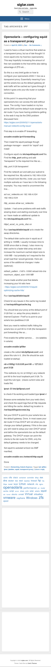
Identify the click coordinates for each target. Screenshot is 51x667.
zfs (41, 497)
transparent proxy (26, 469)
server (17, 491)
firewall (34, 480)
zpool (5, 500)
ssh (4, 494)
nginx (41, 484)
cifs (10, 477)
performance (30, 487)
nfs (36, 484)
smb (27, 491)
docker (11, 480)
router (43, 488)
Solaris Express (26, 467)
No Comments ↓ (35, 45)
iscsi (16, 484)
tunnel (8, 494)
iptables (11, 469)
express (27, 480)
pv (38, 488)
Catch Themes (32, 663)
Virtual (29, 494)
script (11, 490)
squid (17, 469)
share (22, 491)
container (22, 477)
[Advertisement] (25, 529)
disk (41, 477)
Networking (15, 467)
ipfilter (44, 467)
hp (39, 480)
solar (32, 490)
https (5, 484)
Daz (25, 45)
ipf (40, 467)
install (10, 484)
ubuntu (14, 494)
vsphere (21, 497)
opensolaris (12, 487)
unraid (21, 494)
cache (5, 477)
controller (30, 477)
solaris (37, 491)
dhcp (37, 477)
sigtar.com (25, 4)
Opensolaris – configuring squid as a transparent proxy (25, 39)
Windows (32, 497)
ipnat (6, 469)
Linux (22, 483)
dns (5, 480)
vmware (9, 497)
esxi (21, 480)
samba (5, 491)
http (43, 481)
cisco (15, 477)
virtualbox (38, 494)
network (30, 484)
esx (16, 480)
